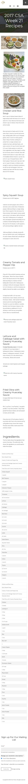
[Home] (3, 2)
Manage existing (15, 769)
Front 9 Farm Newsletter (9, 758)
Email (2, 746)
